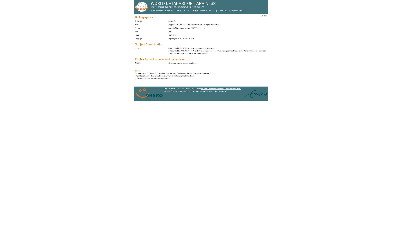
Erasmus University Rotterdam (183, 91)
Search (178, 11)
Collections (169, 11)
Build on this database (237, 11)
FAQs (216, 11)
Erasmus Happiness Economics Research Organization (221, 89)
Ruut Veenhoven (221, 91)
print (265, 16)
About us (223, 11)
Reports (186, 11)
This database (157, 11)
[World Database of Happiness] (142, 7)
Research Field (205, 11)
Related (195, 11)
